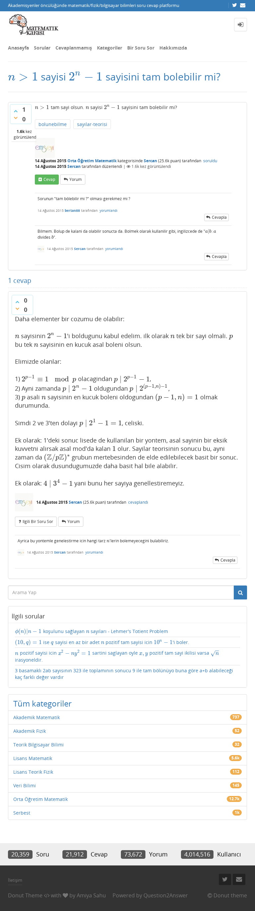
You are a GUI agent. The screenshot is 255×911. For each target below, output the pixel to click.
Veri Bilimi (24, 785)
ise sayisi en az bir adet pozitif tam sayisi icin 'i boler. (102, 642)
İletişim (15, 880)
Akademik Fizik (29, 731)
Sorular (42, 48)
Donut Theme (25, 895)
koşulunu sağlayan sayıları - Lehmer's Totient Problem (91, 631)
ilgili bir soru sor (38, 521)
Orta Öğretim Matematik (92, 161)
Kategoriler (109, 48)
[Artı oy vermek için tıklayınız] (15, 111)
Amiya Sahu (91, 895)
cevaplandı (138, 502)
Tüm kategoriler (42, 703)
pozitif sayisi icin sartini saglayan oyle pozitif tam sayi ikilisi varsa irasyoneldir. (117, 656)
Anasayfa (18, 48)
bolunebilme (53, 124)
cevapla (219, 217)
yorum (75, 179)
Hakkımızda (173, 48)
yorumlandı (109, 210)
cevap (49, 179)
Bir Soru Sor (140, 48)
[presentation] (23, 76)
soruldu (210, 161)
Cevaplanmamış (73, 48)
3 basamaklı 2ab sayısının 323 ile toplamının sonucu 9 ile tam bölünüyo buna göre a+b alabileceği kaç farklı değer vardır (124, 673)
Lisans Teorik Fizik (33, 772)
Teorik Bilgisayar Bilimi (38, 744)
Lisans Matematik (32, 758)
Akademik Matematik (36, 717)
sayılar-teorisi (92, 124)
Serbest (21, 813)
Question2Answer (165, 895)
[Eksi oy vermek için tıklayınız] (15, 117)
